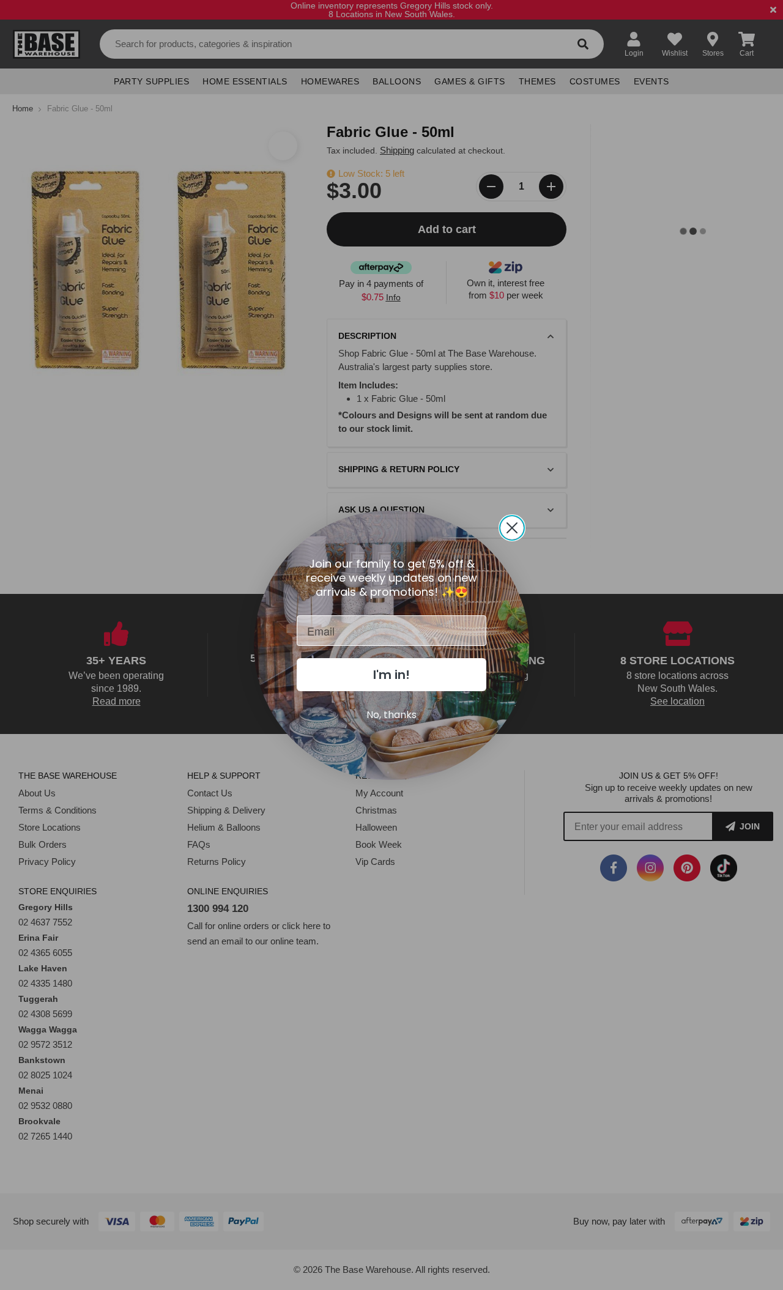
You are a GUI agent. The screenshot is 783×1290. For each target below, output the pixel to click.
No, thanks (391, 715)
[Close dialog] (512, 528)
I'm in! (391, 674)
